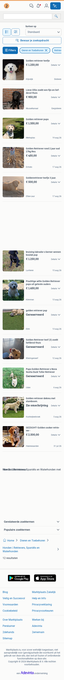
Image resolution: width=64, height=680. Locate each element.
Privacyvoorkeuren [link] (42, 610)
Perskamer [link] (9, 625)
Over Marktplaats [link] (12, 619)
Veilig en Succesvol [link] (14, 598)
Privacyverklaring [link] (42, 604)
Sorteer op (30, 26)
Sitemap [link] (7, 638)
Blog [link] (5, 592)
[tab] (7, 32)
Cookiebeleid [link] (10, 610)
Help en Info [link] (39, 598)
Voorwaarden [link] (10, 604)
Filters (12, 50)
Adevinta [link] (37, 625)
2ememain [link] (38, 632)
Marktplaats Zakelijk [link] (44, 592)
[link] (7, 5)
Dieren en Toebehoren (32, 50)
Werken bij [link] (38, 619)
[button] (39, 5)
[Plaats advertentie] (55, 5)
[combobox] (27, 16)
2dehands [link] (8, 632)
